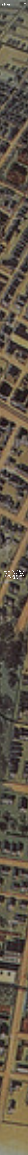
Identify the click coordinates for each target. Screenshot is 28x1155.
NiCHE (6, 4)
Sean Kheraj (14, 584)
